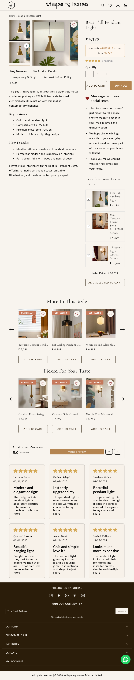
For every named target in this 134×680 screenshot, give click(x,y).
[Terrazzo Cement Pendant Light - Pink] (33, 323)
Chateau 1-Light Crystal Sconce (116, 253)
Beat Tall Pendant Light (115, 196)
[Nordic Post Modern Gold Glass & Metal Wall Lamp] (101, 393)
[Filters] (109, 452)
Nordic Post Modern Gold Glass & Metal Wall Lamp (101, 414)
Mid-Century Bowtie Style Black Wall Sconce (116, 224)
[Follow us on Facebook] (59, 595)
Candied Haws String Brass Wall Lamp (33, 414)
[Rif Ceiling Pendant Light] (67, 323)
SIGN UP (122, 611)
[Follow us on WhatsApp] (67, 595)
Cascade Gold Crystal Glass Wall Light (67, 414)
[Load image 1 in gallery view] (19, 30)
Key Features (18, 71)
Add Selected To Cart (105, 282)
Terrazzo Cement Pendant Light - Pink (33, 344)
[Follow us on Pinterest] (75, 595)
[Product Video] (19, 52)
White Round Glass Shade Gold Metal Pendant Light (101, 344)
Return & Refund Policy (57, 77)
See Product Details (45, 71)
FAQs (13, 82)
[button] (126, 659)
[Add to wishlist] (73, 24)
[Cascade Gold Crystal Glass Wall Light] (67, 393)
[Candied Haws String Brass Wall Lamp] (33, 393)
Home (12, 15)
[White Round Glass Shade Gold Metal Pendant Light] (101, 323)
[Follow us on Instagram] (51, 595)
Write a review (77, 451)
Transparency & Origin (23, 77)
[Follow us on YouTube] (83, 595)
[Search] (102, 5)
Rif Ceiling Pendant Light (67, 344)
